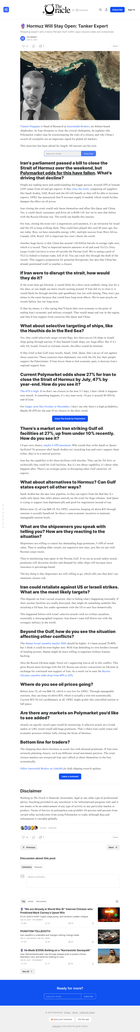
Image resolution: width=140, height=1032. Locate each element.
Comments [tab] (27, 867)
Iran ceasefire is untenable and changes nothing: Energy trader (49, 935)
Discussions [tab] (41, 901)
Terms (75, 1012)
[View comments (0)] (33, 46)
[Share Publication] (106, 9)
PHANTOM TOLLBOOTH (35, 931)
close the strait (80, 189)
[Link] (16, 170)
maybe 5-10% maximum (57, 445)
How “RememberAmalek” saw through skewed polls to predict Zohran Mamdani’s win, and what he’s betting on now (53, 955)
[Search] (100, 9)
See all (25, 971)
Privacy (67, 1012)
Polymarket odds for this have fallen (57, 172)
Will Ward (45, 938)
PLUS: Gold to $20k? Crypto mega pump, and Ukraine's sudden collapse (54, 916)
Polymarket (32, 37)
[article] (70, 916)
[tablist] (32, 867)
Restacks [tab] (38, 867)
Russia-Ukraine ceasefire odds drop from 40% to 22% (65, 673)
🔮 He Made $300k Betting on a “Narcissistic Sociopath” (55, 950)
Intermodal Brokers (78, 126)
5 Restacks (52, 828)
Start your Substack (62, 1019)
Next (111, 847)
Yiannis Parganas (30, 126)
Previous (30, 847)
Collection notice (87, 1012)
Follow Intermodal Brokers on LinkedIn (41, 769)
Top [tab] (23, 901)
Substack (56, 1026)
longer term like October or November (47, 407)
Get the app (83, 1019)
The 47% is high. (29, 391)
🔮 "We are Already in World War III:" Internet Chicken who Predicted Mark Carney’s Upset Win (56, 911)
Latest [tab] (30, 901)
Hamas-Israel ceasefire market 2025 (45, 643)
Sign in (131, 9)
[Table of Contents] (3, 516)
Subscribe (117, 9)
